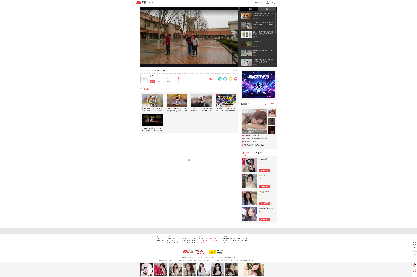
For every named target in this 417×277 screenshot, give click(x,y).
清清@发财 (265, 192)
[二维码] (414, 243)
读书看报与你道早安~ (251, 142)
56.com (141, 3)
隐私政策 (244, 240)
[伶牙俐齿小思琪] (254, 110)
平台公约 (201, 242)
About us (226, 238)
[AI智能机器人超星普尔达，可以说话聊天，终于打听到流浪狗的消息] (226, 100)
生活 (178, 240)
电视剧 (169, 238)
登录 (256, 3)
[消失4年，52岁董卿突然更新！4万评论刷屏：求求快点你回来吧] (152, 120)
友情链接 (226, 240)
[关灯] (414, 248)
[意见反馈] (414, 253)
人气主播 (257, 153)
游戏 (183, 240)
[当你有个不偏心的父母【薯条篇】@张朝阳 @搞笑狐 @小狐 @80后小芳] (177, 100)
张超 (151, 76)
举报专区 (208, 240)
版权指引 (226, 242)
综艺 (178, 238)
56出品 (184, 238)
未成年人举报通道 (211, 238)
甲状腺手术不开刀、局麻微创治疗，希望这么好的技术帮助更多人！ (152, 111)
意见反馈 (201, 240)
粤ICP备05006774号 (213, 260)
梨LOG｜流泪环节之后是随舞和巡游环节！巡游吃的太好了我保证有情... (263, 34)
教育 (173, 242)
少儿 (183, 242)
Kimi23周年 (265, 159)
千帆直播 (245, 153)
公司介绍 (232, 238)
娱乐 (193, 240)
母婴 (188, 242)
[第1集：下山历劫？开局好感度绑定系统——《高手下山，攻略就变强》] (201, 100)
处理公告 (215, 240)
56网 (188, 252)
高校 (188, 238)
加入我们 (245, 238)
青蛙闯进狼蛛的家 (258, 41)
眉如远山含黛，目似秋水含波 (254, 145)
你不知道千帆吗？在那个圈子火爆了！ (257, 138)
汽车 (178, 242)
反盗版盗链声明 (234, 240)
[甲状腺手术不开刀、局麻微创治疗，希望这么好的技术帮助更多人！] (152, 100)
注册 (261, 3)
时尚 (188, 240)
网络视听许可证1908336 (166, 260)
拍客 (193, 242)
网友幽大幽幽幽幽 (267, 208)
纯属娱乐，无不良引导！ (252, 135)
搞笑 (168, 240)
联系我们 (239, 238)
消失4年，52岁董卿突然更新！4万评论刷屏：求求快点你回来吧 (152, 130)
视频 (157, 238)
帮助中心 (201, 238)
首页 (142, 70)
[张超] (144, 79)
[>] (267, 2)
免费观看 (265, 170)
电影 (173, 238)
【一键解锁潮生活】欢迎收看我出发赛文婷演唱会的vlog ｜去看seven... (263, 24)
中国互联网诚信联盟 (180, 260)
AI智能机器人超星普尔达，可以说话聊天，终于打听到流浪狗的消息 (226, 111)
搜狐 (216, 252)
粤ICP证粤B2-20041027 (228, 260)
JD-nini (263, 175)
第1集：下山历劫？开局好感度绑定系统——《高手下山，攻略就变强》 (201, 111)
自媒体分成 (159, 240)
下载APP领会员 (271, 104)
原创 (149, 70)
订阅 (152, 81)
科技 (168, 242)
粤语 (193, 238)
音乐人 (174, 240)
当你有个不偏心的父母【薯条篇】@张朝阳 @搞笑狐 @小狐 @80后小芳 (177, 111)
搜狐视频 (201, 252)
